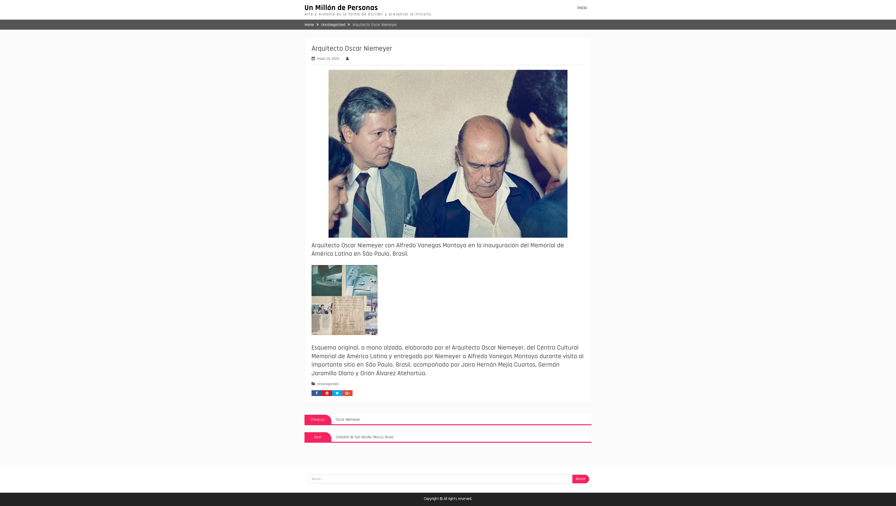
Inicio (582, 8)
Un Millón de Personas (341, 8)
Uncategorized (327, 384)
